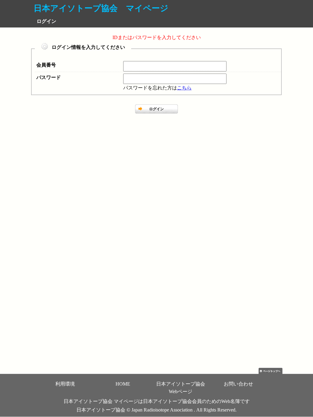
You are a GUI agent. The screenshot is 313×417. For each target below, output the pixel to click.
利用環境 (65, 383)
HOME (123, 383)
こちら (184, 87)
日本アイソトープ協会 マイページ (101, 8)
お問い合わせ (238, 383)
